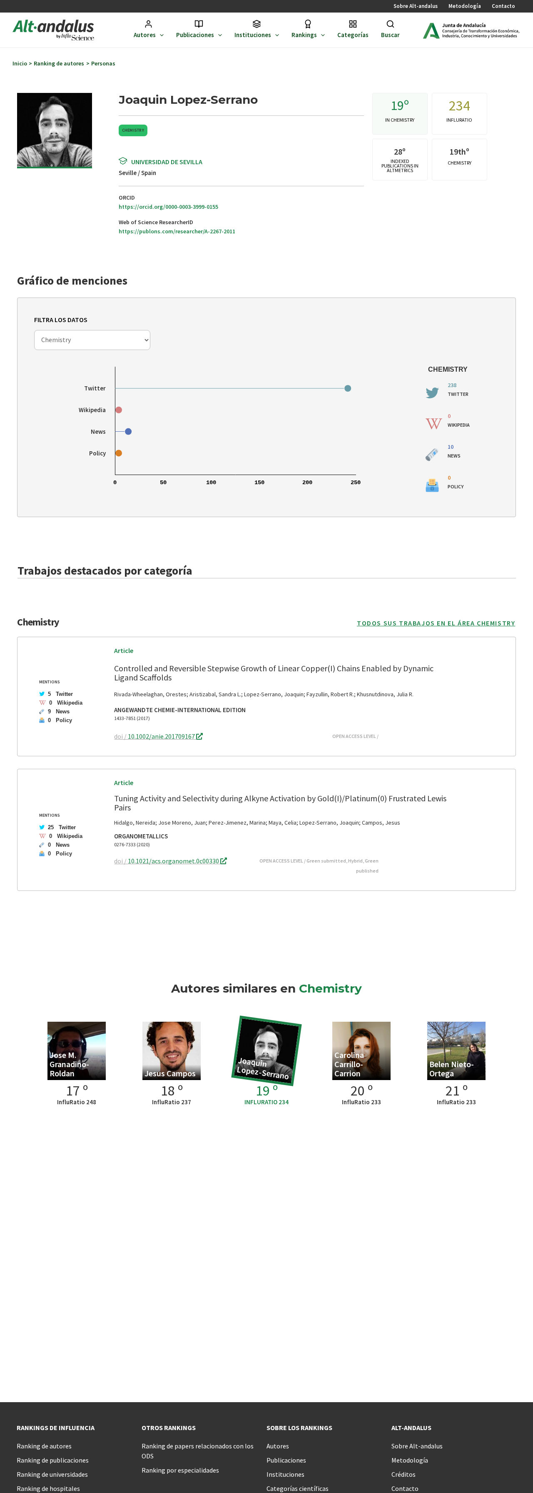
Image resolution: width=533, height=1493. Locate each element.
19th (458, 151)
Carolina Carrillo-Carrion (349, 1064)
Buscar (390, 35)
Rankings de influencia (56, 1427)
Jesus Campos (170, 1073)
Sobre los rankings (299, 1427)
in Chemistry (399, 120)
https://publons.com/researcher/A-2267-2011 (177, 231)
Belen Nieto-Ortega (451, 1068)
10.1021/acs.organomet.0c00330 (174, 861)
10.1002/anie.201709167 (162, 736)
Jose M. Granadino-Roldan (69, 1064)
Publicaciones (195, 35)
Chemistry (133, 130)
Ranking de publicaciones (53, 1460)
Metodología (464, 6)
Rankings (304, 35)
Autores (145, 35)
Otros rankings (169, 1427)
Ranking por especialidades (180, 1470)
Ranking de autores (44, 1446)
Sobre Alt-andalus (416, 6)
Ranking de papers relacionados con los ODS (198, 1451)
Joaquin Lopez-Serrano (263, 1068)
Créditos (403, 1474)
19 (397, 105)
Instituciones (252, 35)
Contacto (503, 6)
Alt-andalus (411, 1427)
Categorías (353, 35)
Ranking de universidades (52, 1474)
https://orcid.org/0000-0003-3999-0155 (168, 206)
